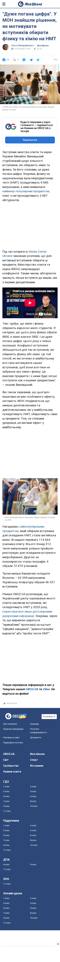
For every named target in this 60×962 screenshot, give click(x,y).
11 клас (7, 811)
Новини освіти (12, 771)
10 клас (33, 806)
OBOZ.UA (9, 753)
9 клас (6, 806)
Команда (34, 724)
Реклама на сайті (11, 737)
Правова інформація (13, 729)
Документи (35, 737)
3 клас (6, 791)
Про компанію (10, 724)
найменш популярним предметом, (26, 191)
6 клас (33, 796)
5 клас (6, 796)
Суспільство (11, 765)
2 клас (33, 786)
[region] (30, 225)
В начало (48, 716)
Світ (6, 759)
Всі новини (36, 765)
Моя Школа (42, 46)
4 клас (33, 791)
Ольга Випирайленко (22, 45)
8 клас (33, 801)
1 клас (6, 786)
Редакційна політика (13, 742)
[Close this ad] (58, 944)
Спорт (34, 759)
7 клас (6, 801)
